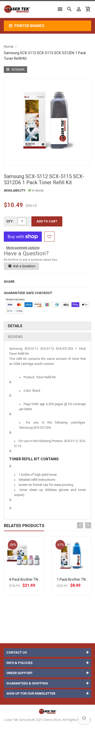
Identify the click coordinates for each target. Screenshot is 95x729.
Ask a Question (23, 266)
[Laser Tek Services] (47, 711)
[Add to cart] (29, 572)
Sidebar (18, 69)
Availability (14, 190)
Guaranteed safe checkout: (28, 293)
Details (15, 326)
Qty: (10, 221)
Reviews (15, 337)
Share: (9, 281)
